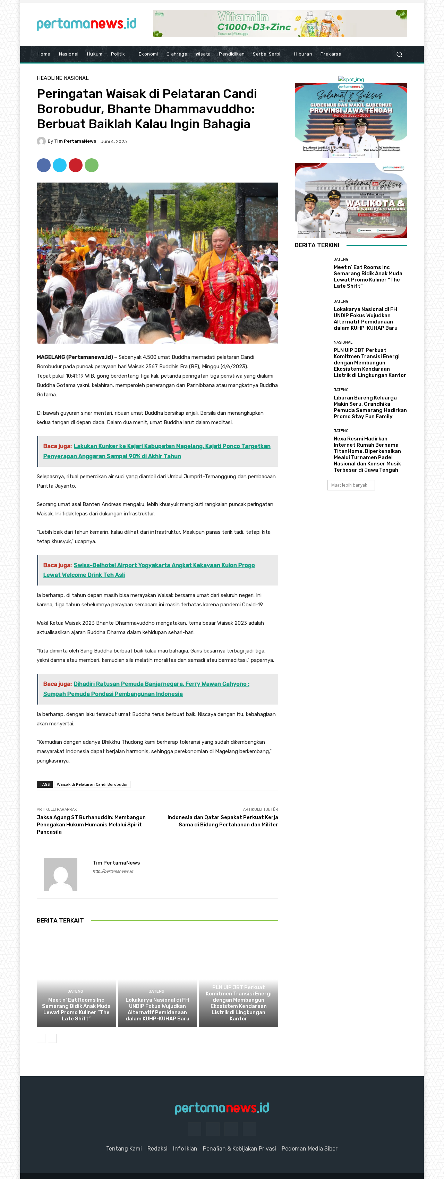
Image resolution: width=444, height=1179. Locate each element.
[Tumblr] (231, 1129)
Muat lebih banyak (349, 485)
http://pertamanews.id (113, 871)
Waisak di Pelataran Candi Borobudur (92, 784)
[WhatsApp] (92, 165)
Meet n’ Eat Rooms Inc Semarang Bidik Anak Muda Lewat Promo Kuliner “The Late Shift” (76, 1009)
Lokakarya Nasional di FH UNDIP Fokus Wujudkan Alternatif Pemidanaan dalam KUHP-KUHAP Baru (157, 1009)
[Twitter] (60, 165)
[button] (399, 54)
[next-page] (52, 1038)
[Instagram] (213, 1129)
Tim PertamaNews (75, 141)
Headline (49, 78)
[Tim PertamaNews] (42, 141)
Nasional (76, 78)
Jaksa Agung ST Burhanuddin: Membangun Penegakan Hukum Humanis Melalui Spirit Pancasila (91, 824)
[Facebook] (44, 165)
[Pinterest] (76, 165)
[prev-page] (41, 1038)
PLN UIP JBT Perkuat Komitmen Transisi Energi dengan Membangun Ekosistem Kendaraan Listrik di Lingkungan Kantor (239, 1003)
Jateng (75, 991)
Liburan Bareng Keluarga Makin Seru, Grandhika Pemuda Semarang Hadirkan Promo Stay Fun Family (370, 407)
